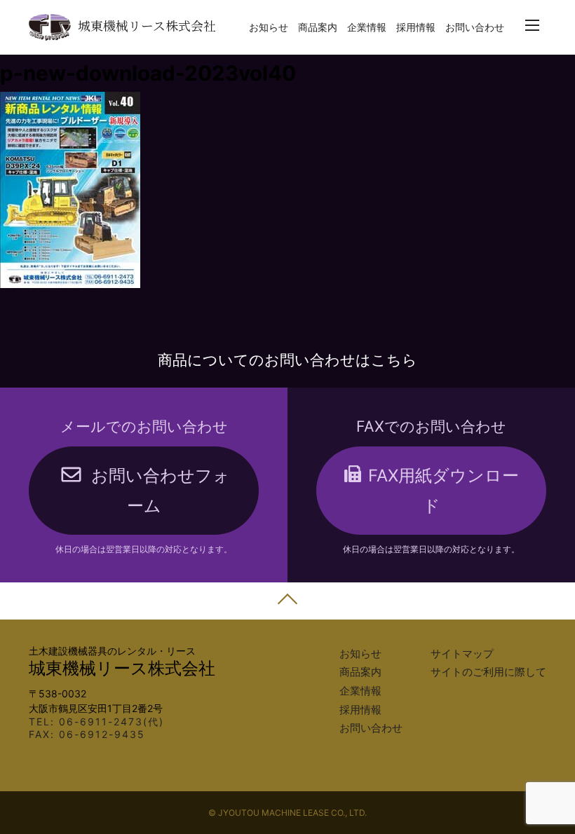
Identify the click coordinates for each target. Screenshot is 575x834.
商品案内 (317, 27)
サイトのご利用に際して (488, 672)
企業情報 (366, 27)
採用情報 (415, 27)
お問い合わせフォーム (160, 490)
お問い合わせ (474, 27)
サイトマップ (462, 654)
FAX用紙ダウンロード (443, 490)
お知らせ (268, 27)
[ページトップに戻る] (287, 601)
